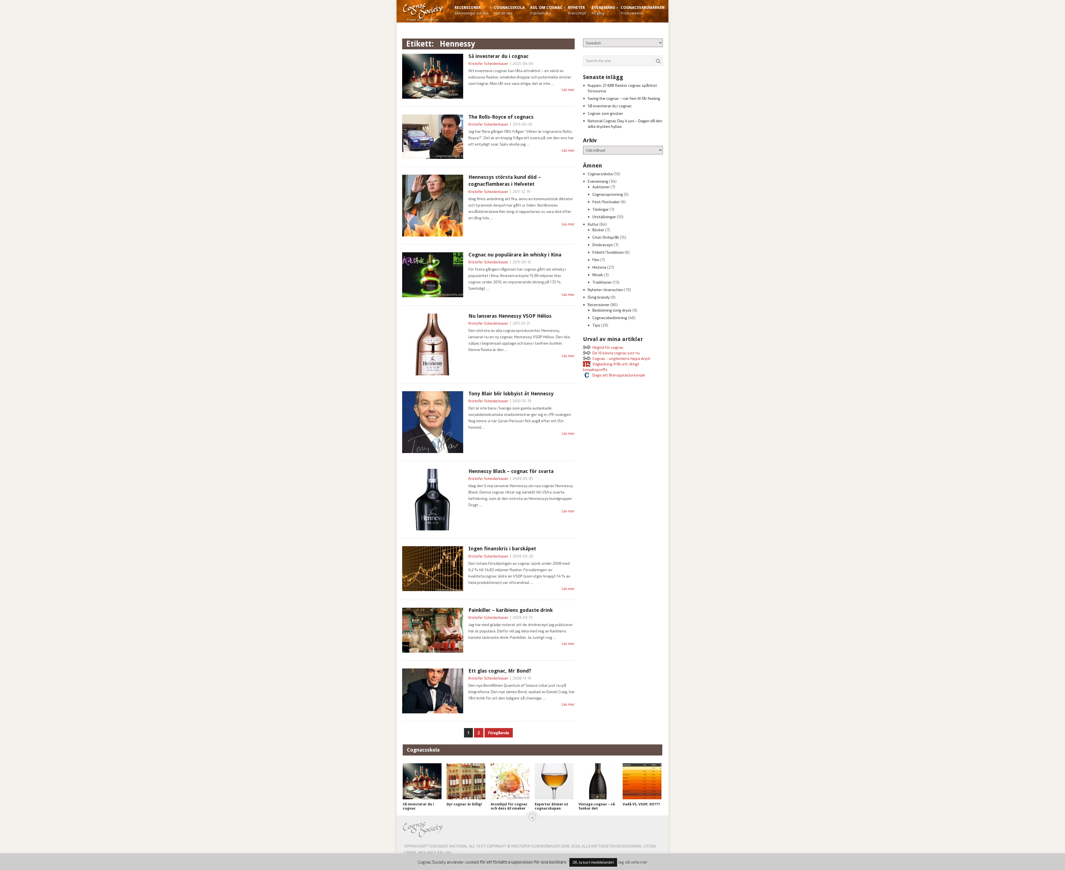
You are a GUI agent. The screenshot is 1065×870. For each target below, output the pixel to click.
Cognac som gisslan (605, 113)
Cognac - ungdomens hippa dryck (621, 358)
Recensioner (471, 10)
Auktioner (601, 186)
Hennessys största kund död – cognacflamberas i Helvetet (504, 180)
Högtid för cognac (608, 347)
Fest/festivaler (606, 201)
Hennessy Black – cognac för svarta (511, 471)
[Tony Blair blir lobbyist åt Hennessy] (432, 422)
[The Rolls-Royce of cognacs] (432, 137)
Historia (599, 267)
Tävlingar (600, 209)
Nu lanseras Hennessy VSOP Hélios (510, 316)
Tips (596, 325)
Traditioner (602, 282)
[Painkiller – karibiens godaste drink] (432, 630)
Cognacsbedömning (609, 317)
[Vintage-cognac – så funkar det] (598, 781)
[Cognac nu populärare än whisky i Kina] (432, 274)
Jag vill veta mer (633, 861)
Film (595, 259)
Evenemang (603, 10)
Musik (597, 274)
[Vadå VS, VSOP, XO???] (642, 781)
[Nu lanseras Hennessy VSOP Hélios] (432, 344)
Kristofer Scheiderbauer (488, 63)
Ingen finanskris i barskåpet (502, 548)
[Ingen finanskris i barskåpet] (432, 568)
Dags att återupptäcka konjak (618, 375)
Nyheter (577, 10)
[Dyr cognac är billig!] (466, 781)
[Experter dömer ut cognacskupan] (554, 781)
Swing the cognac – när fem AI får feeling (624, 98)
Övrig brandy (599, 297)
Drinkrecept (602, 244)
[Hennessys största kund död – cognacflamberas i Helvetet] (432, 205)
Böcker (598, 229)
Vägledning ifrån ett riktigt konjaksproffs (611, 367)
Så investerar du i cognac (498, 56)
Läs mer (568, 89)
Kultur (593, 224)
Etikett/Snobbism (608, 252)
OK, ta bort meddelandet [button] (593, 862)
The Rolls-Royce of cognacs (501, 117)
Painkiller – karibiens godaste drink (510, 610)
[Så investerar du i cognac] (432, 76)
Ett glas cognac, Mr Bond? (499, 671)
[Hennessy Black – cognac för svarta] (432, 500)
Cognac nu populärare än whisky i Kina (514, 255)
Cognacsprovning (607, 194)
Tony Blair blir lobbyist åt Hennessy (511, 393)
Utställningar (604, 216)
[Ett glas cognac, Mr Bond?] (432, 690)
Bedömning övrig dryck (612, 310)
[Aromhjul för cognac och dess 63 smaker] (510, 781)
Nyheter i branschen (605, 289)
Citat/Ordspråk (605, 237)
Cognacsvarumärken (643, 10)
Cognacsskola (509, 10)
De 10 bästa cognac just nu (616, 352)
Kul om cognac (546, 10)
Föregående (498, 732)
